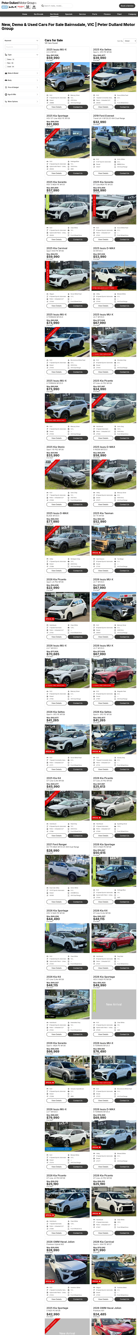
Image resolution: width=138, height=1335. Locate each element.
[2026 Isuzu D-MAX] (114, 1135)
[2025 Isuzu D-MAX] (114, 276)
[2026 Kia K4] (114, 938)
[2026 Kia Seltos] (67, 739)
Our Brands (38, 14)
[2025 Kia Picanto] (114, 408)
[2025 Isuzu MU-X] (67, 77)
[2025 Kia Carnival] (67, 276)
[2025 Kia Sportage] (67, 143)
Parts (94, 14)
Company (132, 14)
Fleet (119, 14)
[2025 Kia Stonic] (67, 474)
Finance (107, 14)
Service (82, 14)
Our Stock (54, 14)
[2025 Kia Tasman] (114, 541)
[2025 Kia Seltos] (114, 77)
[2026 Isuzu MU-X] (114, 607)
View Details (56, 107)
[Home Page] (19, 6)
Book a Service (127, 6)
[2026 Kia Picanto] (67, 607)
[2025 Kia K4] (67, 806)
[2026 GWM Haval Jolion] (67, 1269)
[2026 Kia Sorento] (67, 1070)
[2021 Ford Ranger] (67, 870)
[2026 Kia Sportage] (114, 872)
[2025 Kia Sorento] (67, 209)
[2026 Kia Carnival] (114, 1269)
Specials (68, 14)
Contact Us (77, 107)
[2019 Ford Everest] (114, 141)
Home (24, 14)
